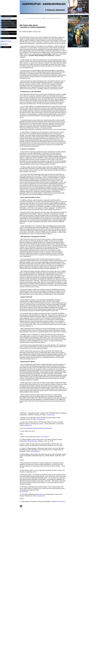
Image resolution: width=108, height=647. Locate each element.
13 (30, 256)
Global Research (32, 441)
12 (51, 233)
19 (33, 369)
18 (36, 359)
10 (61, 209)
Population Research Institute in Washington (39, 428)
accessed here (50, 415)
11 (24, 223)
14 (57, 268)
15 (63, 282)
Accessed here (24, 491)
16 (32, 326)
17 (45, 342)
